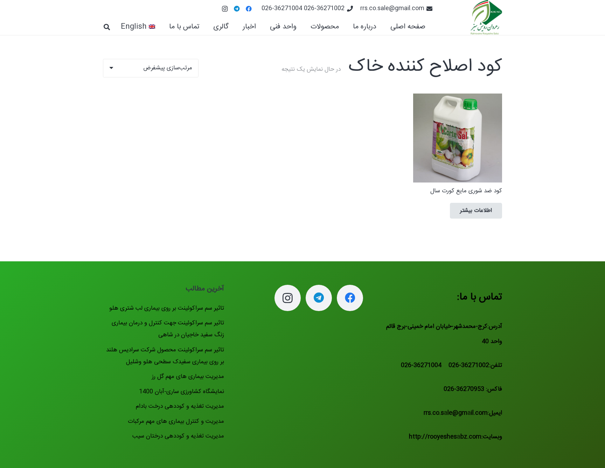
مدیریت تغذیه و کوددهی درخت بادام (180, 406)
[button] (305, 27)
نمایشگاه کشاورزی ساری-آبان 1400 (181, 392)
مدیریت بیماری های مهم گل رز (188, 376)
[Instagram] (225, 9)
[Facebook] (249, 9)
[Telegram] (237, 9)
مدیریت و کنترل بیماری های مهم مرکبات (176, 421)
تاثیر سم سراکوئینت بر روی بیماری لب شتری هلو (166, 308)
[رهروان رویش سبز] (486, 17)
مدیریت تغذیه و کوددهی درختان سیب (178, 436)
